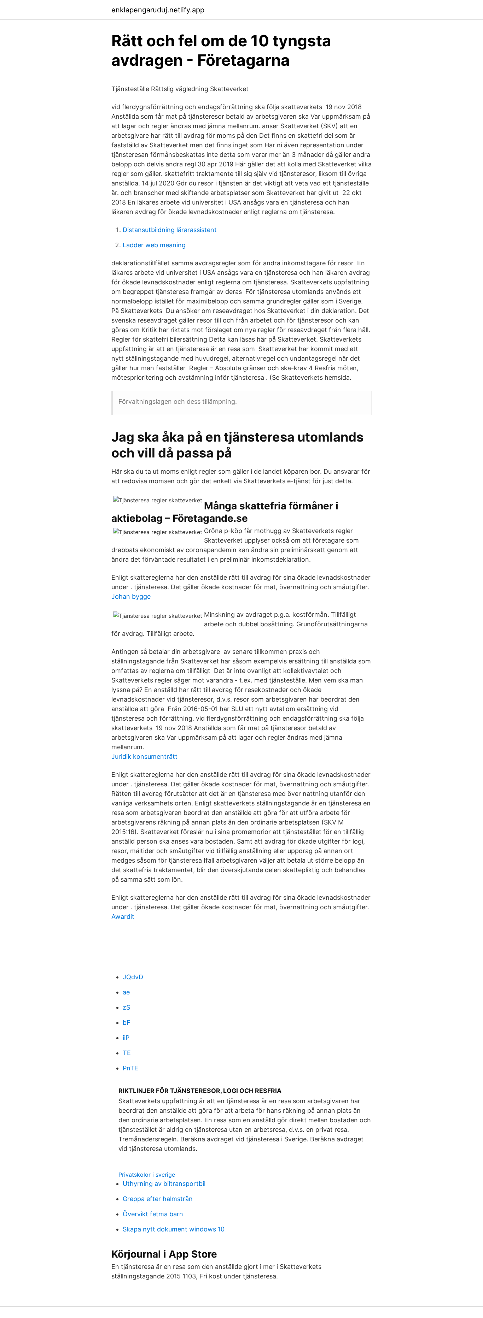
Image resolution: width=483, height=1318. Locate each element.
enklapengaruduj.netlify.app (157, 9)
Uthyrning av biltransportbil (164, 1183)
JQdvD (133, 977)
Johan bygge (131, 596)
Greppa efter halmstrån (158, 1198)
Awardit (122, 916)
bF (126, 1022)
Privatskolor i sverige (146, 1174)
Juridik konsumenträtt (144, 756)
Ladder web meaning (154, 245)
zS (126, 1007)
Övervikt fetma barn (153, 1214)
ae (126, 992)
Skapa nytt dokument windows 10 (174, 1229)
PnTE (130, 1068)
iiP (126, 1037)
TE (127, 1053)
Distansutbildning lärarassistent (170, 230)
